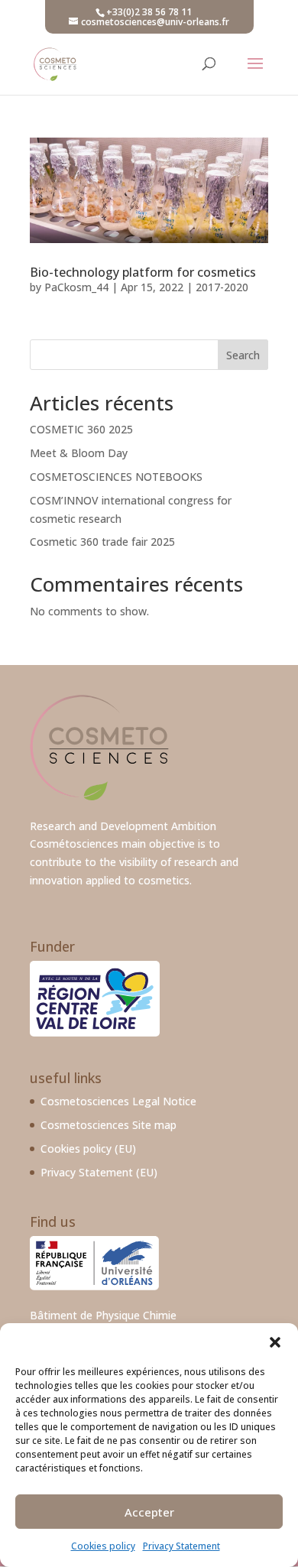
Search (243, 355)
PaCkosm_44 (76, 287)
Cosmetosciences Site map (108, 1125)
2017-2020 (222, 287)
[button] (275, 1342)
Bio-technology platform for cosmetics (143, 272)
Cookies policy (103, 1545)
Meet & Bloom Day (79, 453)
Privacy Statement (181, 1545)
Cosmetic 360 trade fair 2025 (102, 541)
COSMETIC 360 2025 (81, 429)
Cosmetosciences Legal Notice (118, 1101)
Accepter (149, 1512)
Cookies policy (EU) (88, 1148)
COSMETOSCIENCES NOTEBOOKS (116, 476)
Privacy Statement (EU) (98, 1172)
